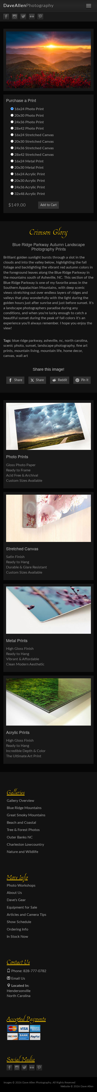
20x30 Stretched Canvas (34, 141)
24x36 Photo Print (29, 122)
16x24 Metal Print (29, 161)
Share (17, 380)
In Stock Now (17, 936)
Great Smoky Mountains (26, 815)
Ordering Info (17, 929)
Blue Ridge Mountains (24, 808)
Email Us (17, 978)
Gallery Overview (20, 800)
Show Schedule (19, 922)
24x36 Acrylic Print (29, 187)
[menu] (89, 5)
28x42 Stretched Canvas (34, 155)
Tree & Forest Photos (23, 830)
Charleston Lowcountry (25, 844)
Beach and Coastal (21, 822)
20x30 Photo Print (29, 115)
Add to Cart (48, 205)
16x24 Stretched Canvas (34, 135)
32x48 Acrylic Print (29, 194)
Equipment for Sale (22, 907)
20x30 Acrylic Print (29, 181)
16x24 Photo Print (29, 109)
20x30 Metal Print (29, 167)
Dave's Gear (16, 900)
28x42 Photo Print (29, 128)
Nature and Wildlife (22, 852)
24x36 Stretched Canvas (34, 148)
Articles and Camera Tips (26, 914)
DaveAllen (28, 5)
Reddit (62, 380)
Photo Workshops (21, 885)
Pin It (84, 380)
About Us (14, 893)
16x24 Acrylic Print (29, 174)
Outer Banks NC (20, 837)
